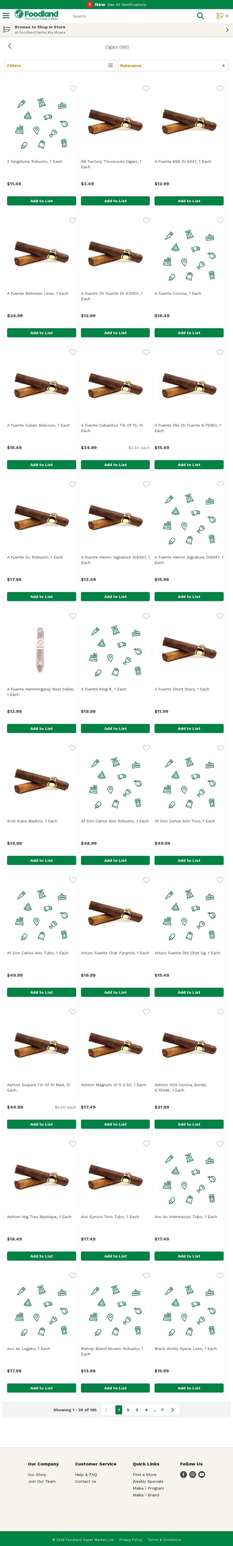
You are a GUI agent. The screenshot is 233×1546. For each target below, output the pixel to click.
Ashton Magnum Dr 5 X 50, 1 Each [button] (115, 1084)
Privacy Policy (130, 1540)
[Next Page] (173, 1409)
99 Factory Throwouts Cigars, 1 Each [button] (111, 164)
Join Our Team (42, 1481)
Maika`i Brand (146, 1495)
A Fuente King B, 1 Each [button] (115, 689)
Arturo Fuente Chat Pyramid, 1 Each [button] (115, 953)
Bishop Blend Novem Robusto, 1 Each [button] (112, 1351)
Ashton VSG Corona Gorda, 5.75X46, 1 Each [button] (189, 1087)
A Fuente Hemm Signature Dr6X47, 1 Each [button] (115, 560)
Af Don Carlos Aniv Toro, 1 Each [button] (189, 821)
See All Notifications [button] (126, 4)
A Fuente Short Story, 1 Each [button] (189, 689)
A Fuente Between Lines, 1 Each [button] (41, 293)
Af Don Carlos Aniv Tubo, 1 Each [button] (41, 953)
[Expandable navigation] (6, 15)
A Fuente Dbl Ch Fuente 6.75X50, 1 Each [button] (188, 428)
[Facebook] (183, 1476)
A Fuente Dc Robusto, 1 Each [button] (41, 557)
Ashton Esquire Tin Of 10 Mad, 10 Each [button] (38, 1087)
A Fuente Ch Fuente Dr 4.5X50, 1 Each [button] (111, 296)
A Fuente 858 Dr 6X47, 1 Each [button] (189, 161)
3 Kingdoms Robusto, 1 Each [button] (41, 161)
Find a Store (145, 1474)
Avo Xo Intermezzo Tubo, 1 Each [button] (189, 1216)
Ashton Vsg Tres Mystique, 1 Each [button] (41, 1216)
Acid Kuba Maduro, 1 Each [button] (41, 821)
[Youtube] (201, 1476)
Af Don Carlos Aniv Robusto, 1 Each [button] (115, 821)
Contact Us (85, 1481)
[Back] (10, 47)
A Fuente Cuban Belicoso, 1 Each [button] (41, 425)
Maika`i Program (148, 1488)
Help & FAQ (86, 1474)
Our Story (37, 1474)
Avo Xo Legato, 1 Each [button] (41, 1348)
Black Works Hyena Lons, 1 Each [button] (189, 1348)
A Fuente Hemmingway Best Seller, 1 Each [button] (40, 692)
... (154, 1410)
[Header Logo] (35, 16)
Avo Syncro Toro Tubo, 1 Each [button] (115, 1216)
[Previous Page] (107, 1409)
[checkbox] (72, 89)
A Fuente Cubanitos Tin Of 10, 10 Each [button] (112, 428)
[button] (201, 16)
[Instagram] (192, 1476)
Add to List (41, 201)
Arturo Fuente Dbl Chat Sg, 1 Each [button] (189, 953)
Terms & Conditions (164, 1540)
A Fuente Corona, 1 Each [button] (189, 293)
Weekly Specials (148, 1481)
